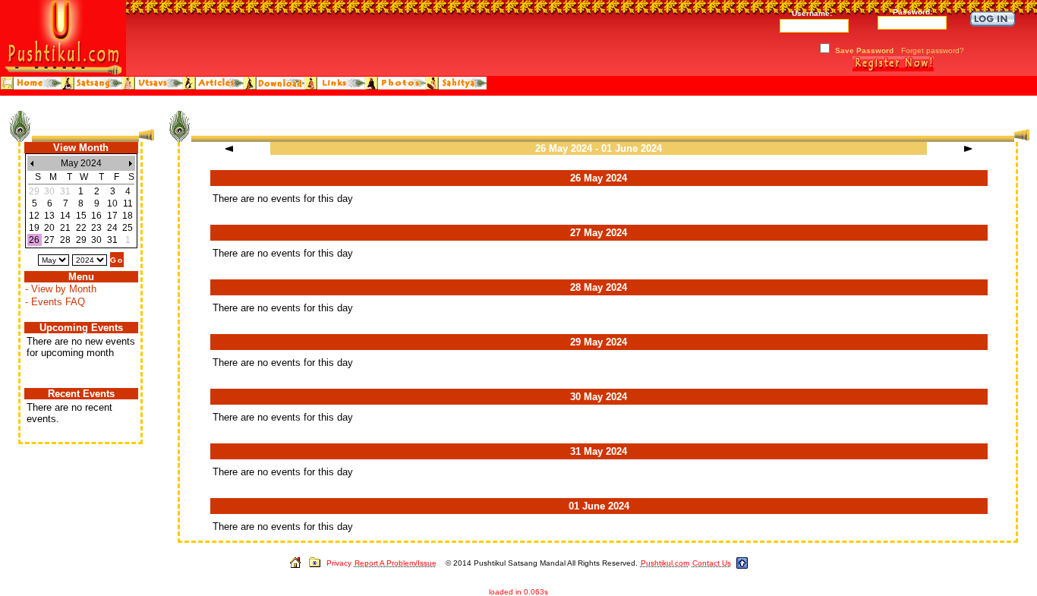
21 (65, 227)
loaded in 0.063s (518, 592)
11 (128, 203)
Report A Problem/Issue (396, 563)
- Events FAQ (55, 301)
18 (127, 215)
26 (34, 240)
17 (112, 215)
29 (81, 240)
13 (49, 215)
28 (65, 240)
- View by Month (60, 289)
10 (112, 203)
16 (96, 215)
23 (96, 227)
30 (96, 240)
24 (112, 227)
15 (81, 215)
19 (34, 227)
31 (112, 240)
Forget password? (932, 50)
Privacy (338, 563)
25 (127, 227)
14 (65, 215)
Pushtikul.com (665, 563)
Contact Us (711, 563)
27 (49, 240)
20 (49, 227)
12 (34, 215)
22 (81, 227)
